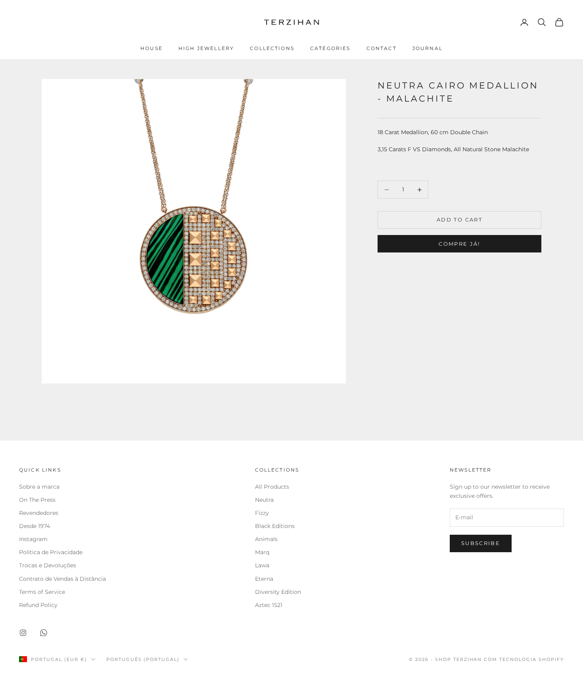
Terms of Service (42, 591)
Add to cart (459, 220)
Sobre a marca (40, 486)
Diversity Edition (278, 591)
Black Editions (275, 526)
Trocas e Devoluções (47, 565)
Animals (266, 539)
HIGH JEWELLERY (206, 48)
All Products (272, 486)
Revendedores (39, 512)
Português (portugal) (143, 659)
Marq (262, 552)
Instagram (33, 539)
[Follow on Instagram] (23, 633)
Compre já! (459, 244)
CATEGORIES (330, 48)
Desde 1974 (34, 526)
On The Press (37, 499)
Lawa (262, 565)
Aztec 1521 (268, 605)
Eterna (264, 578)
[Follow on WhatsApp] (44, 633)
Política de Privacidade (50, 552)
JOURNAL (427, 48)
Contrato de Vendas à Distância (62, 578)
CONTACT (381, 48)
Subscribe (480, 543)
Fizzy (262, 512)
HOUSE (151, 48)
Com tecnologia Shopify (524, 659)
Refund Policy (38, 605)
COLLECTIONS (272, 48)
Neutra (264, 499)
